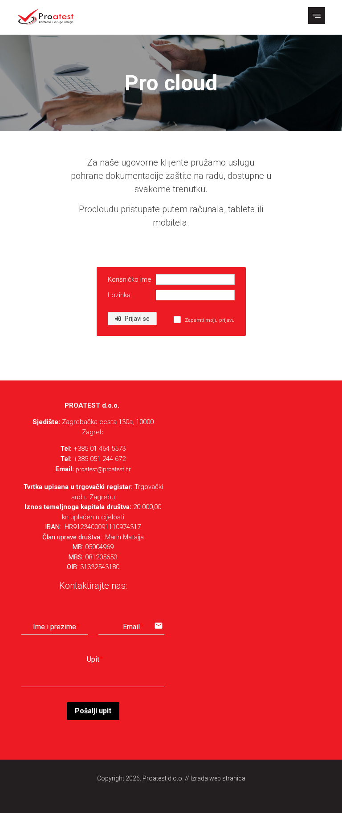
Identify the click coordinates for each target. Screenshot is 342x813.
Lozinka (119, 295)
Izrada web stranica (218, 778)
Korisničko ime (129, 279)
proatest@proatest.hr (103, 469)
